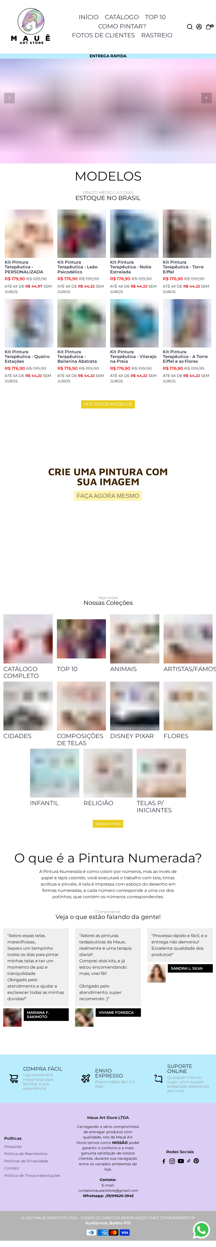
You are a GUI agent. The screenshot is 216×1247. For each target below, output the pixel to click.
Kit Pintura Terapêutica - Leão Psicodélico (77, 267)
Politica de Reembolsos (25, 1154)
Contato (11, 1168)
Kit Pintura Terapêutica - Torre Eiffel (183, 267)
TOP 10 (155, 17)
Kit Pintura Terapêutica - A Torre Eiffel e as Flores (185, 357)
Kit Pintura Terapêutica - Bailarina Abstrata (77, 357)
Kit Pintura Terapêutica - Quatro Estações (27, 357)
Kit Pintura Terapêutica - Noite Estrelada (130, 267)
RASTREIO (156, 35)
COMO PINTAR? (122, 26)
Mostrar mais (108, 823)
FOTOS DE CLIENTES (103, 35)
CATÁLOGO (122, 17)
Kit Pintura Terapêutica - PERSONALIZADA (24, 267)
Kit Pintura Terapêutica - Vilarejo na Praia (133, 357)
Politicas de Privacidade (26, 1161)
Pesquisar (13, 1147)
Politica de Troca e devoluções (32, 1176)
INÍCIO (89, 17)
